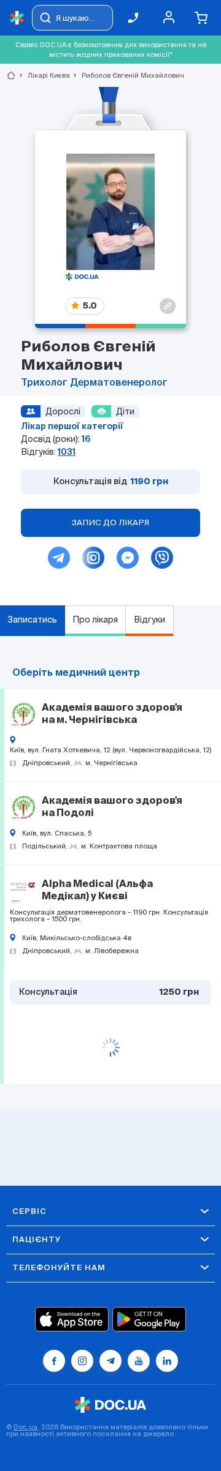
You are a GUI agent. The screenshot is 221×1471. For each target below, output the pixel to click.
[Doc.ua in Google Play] (149, 1319)
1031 (67, 452)
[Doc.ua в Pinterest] (167, 1361)
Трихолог (45, 383)
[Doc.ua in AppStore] (72, 1319)
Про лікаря (95, 619)
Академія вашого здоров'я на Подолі (112, 807)
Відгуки (149, 619)
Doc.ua (25, 1427)
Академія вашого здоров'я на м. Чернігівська (112, 714)
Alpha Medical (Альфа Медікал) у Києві (97, 891)
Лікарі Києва (43, 75)
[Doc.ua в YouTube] (139, 1361)
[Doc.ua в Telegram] (110, 1361)
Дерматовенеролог (119, 383)
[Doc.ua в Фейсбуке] (54, 1361)
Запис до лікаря (110, 522)
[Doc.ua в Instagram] (82, 1361)
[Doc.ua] (17, 18)
